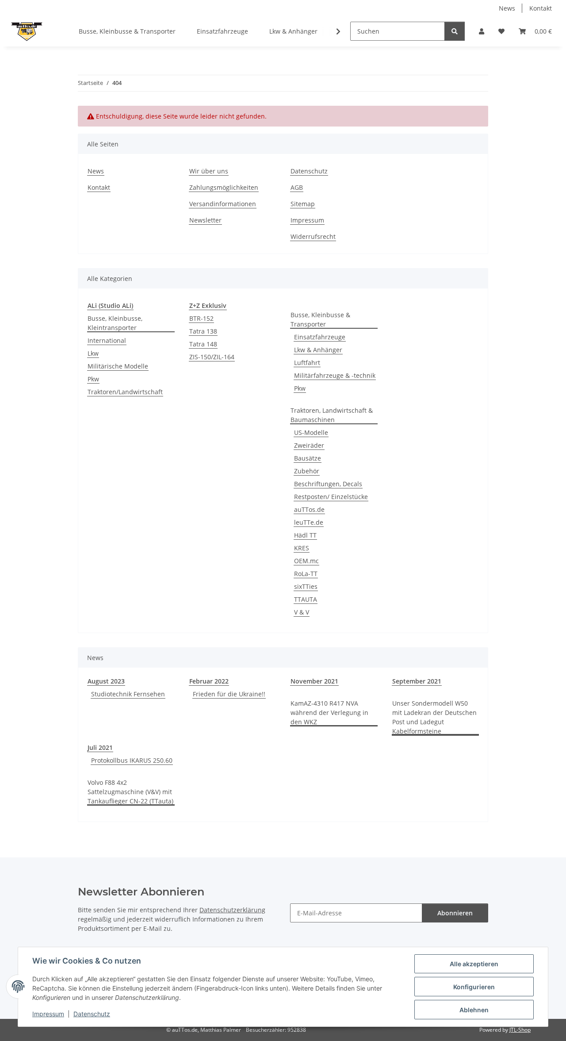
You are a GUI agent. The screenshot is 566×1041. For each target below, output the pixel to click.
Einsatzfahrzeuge (319, 337)
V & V (301, 612)
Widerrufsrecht (313, 236)
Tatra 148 (203, 344)
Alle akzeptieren (474, 964)
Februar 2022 (209, 681)
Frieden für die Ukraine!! (229, 694)
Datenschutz (91, 1014)
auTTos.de (309, 509)
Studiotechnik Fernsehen (128, 694)
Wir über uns (208, 171)
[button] (481, 31)
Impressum (48, 1014)
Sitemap (303, 204)
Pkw (93, 379)
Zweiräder (309, 445)
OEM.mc (306, 561)
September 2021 (416, 681)
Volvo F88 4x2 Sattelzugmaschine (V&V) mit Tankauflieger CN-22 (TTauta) (130, 791)
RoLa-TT (305, 573)
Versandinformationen (222, 204)
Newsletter (205, 220)
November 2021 (314, 681)
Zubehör (306, 471)
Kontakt (540, 8)
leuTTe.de (308, 522)
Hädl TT (305, 535)
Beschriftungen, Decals (328, 484)
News (507, 8)
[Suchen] (454, 31)
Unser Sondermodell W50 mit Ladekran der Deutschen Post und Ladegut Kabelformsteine (434, 717)
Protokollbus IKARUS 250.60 (131, 760)
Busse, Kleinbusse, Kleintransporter (115, 323)
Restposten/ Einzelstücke (331, 496)
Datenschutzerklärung (232, 910)
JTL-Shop (520, 1029)
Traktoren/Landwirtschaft (125, 392)
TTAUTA (305, 599)
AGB (297, 187)
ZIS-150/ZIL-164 (211, 357)
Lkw (93, 353)
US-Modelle (311, 432)
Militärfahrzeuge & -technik (334, 375)
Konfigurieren (474, 987)
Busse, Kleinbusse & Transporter (320, 319)
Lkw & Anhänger (318, 350)
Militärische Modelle (118, 366)
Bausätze (307, 458)
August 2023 (106, 681)
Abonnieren (455, 913)
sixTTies (305, 586)
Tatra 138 (203, 331)
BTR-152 (201, 318)
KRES (301, 548)
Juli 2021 (100, 747)
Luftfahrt (307, 362)
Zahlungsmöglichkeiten (223, 187)
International (107, 340)
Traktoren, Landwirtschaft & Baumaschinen (332, 415)
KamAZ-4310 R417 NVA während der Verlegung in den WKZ (329, 712)
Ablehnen (474, 1010)
